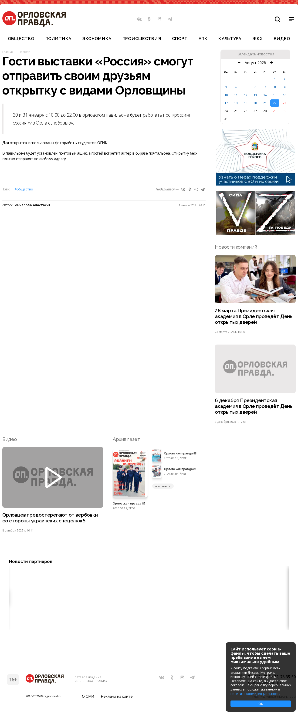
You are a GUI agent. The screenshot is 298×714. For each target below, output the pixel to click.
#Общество (24, 189)
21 (265, 103)
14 (265, 95)
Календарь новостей (255, 54)
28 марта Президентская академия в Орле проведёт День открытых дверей (253, 316)
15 (274, 95)
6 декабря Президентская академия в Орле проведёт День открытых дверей (253, 406)
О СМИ (88, 696)
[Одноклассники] (190, 189)
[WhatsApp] (196, 189)
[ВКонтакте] (183, 189)
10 (226, 95)
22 (274, 103)
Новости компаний (236, 247)
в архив (161, 486)
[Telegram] (203, 189)
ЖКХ (257, 38)
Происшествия (141, 38)
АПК (203, 38)
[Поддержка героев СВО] (255, 184)
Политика (58, 38)
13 (255, 95)
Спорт (180, 38)
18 (235, 103)
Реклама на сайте (116, 696)
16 (284, 95)
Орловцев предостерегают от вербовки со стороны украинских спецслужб (50, 518)
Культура (229, 38)
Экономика (96, 38)
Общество (21, 38)
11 (235, 95)
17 (226, 103)
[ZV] (255, 233)
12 (245, 95)
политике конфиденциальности (255, 693)
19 (245, 103)
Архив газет (126, 439)
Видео (282, 38)
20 (255, 103)
